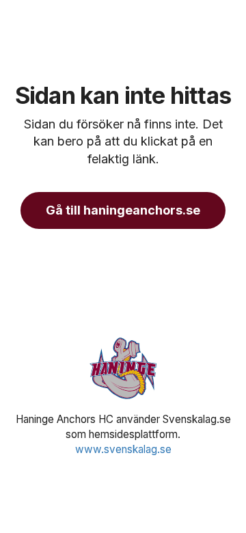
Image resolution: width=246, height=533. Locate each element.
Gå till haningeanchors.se (123, 210)
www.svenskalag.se (123, 449)
